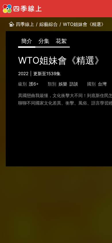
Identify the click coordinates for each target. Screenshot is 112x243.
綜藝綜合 (48, 24)
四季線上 (25, 24)
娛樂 (63, 84)
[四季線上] (22, 8)
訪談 (73, 84)
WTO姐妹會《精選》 (84, 24)
